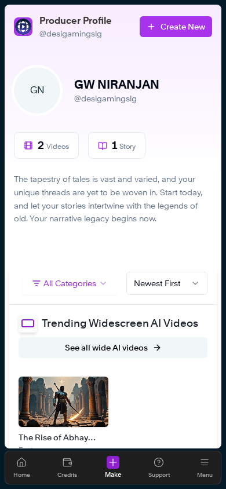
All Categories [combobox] (69, 283)
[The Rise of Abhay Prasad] (63, 402)
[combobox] (166, 283)
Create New (183, 26)
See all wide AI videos (106, 347)
